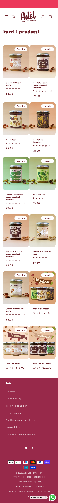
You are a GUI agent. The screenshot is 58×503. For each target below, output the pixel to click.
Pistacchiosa (39, 195)
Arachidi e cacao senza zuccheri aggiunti (14, 254)
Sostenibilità (13, 427)
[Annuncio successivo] (52, 4)
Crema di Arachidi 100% (42, 253)
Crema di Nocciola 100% (14, 84)
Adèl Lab (27, 473)
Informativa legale (45, 492)
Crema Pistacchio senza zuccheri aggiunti (14, 197)
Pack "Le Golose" (41, 309)
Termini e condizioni (17, 405)
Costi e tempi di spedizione (21, 420)
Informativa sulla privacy (30, 482)
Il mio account (14, 413)
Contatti (10, 391)
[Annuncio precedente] (6, 4)
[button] (6, 16)
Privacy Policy (13, 398)
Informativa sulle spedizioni (20, 492)
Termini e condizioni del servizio (30, 487)
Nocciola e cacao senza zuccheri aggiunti (40, 85)
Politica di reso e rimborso (20, 434)
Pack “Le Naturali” (42, 364)
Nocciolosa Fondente (38, 141)
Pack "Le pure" (13, 364)
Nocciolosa (11, 140)
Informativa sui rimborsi (34, 477)
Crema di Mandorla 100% (15, 310)
